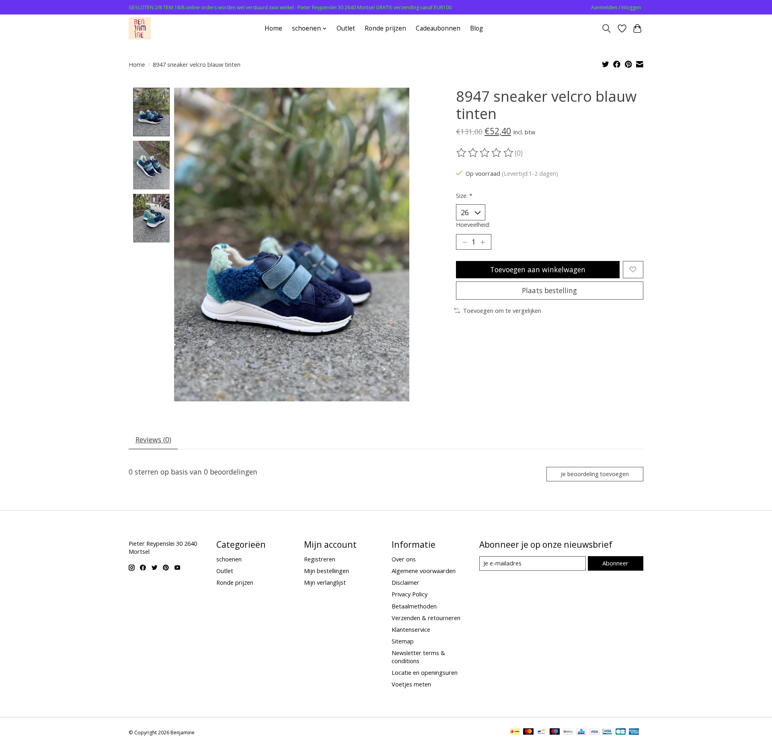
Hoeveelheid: (473, 224)
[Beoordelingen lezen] (485, 153)
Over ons (404, 559)
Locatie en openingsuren (425, 672)
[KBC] (581, 732)
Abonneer (615, 563)
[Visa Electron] (607, 732)
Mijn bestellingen (326, 571)
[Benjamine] (140, 28)
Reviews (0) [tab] (153, 439)
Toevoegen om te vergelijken (502, 310)
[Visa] (594, 732)
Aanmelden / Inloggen (616, 7)
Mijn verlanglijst (325, 582)
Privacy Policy (409, 594)
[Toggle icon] (606, 28)
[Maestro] (555, 732)
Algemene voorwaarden (424, 571)
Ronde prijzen (385, 28)
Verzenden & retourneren (426, 618)
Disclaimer (405, 582)
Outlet (346, 28)
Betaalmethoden (414, 606)
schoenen (229, 559)
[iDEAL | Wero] (515, 732)
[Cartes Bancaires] (621, 732)
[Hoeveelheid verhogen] (482, 242)
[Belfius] (568, 732)
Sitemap (403, 641)
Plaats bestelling (549, 290)
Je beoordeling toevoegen (595, 474)
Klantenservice (411, 629)
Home (273, 28)
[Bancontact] (541, 732)
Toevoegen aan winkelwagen (537, 269)
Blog (476, 28)
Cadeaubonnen (438, 28)
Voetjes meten (411, 684)
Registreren (319, 559)
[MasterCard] (528, 732)
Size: (464, 195)
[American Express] (634, 732)
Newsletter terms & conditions (418, 657)
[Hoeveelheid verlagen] (464, 242)
